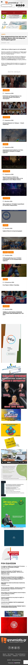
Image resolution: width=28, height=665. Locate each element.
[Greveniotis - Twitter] (19, 5)
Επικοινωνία (22, 655)
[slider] (13, 462)
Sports (5, 252)
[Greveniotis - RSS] (23, 5)
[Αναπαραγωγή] (2, 462)
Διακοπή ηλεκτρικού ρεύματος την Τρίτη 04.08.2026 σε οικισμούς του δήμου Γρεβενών (13, 151)
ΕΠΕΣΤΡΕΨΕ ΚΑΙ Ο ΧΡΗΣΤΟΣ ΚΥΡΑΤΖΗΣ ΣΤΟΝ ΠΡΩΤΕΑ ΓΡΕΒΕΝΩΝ (13, 583)
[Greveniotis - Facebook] (17, 5)
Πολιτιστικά (6, 117)
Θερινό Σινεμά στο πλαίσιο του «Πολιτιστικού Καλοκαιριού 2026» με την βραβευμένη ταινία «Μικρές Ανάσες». (13, 178)
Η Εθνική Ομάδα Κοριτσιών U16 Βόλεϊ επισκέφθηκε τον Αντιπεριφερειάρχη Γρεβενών (12, 259)
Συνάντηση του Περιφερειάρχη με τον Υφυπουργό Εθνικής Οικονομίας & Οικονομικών (12, 97)
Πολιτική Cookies (7, 655)
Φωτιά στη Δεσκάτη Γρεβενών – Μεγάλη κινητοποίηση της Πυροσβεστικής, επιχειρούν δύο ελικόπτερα (13, 588)
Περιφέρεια (6, 90)
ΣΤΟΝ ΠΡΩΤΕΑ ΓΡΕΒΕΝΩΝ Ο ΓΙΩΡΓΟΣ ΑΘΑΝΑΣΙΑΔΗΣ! (12, 602)
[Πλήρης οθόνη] (25, 462)
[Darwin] (17, 662)
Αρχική (4, 654)
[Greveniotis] (11, 2)
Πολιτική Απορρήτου (20, 654)
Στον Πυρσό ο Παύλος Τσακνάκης (11, 285)
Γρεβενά (5, 144)
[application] (14, 456)
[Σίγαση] (23, 462)
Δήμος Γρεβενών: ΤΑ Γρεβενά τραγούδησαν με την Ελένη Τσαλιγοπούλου (13, 204)
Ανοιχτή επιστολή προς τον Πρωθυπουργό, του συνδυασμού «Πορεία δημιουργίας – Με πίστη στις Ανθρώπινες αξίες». (12, 572)
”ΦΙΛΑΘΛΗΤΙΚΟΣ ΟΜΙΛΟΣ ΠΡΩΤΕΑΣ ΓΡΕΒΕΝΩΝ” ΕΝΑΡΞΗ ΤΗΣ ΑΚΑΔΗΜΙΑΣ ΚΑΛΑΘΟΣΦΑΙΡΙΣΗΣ (13, 607)
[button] (14, 456)
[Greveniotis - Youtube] (21, 5)
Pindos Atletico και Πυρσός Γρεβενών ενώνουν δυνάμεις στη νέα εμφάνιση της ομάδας (13, 593)
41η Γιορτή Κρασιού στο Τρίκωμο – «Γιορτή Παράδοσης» (13, 123)
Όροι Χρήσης (11, 654)
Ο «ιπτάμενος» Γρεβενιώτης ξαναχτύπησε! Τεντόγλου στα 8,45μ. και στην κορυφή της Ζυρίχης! (13, 567)
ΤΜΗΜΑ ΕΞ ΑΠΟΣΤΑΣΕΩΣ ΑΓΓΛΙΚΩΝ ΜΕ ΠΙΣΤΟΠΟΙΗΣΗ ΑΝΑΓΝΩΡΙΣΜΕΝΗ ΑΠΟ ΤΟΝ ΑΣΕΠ (13, 313)
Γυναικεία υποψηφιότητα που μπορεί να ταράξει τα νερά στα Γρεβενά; (12, 598)
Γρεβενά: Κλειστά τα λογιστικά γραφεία (12, 231)
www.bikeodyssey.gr (11, 59)
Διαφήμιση (15, 655)
